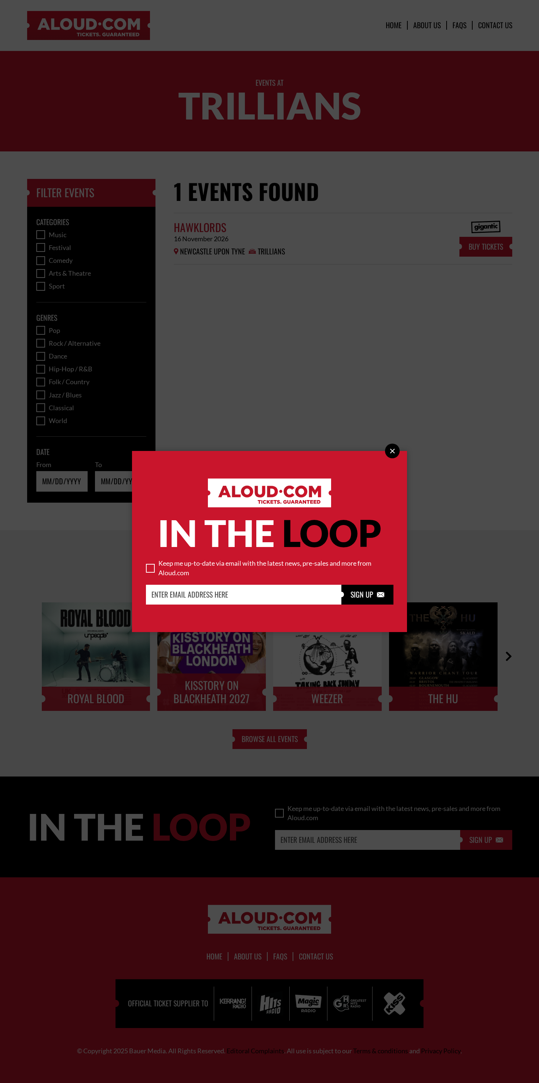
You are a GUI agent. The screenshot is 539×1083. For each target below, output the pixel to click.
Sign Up (367, 594)
